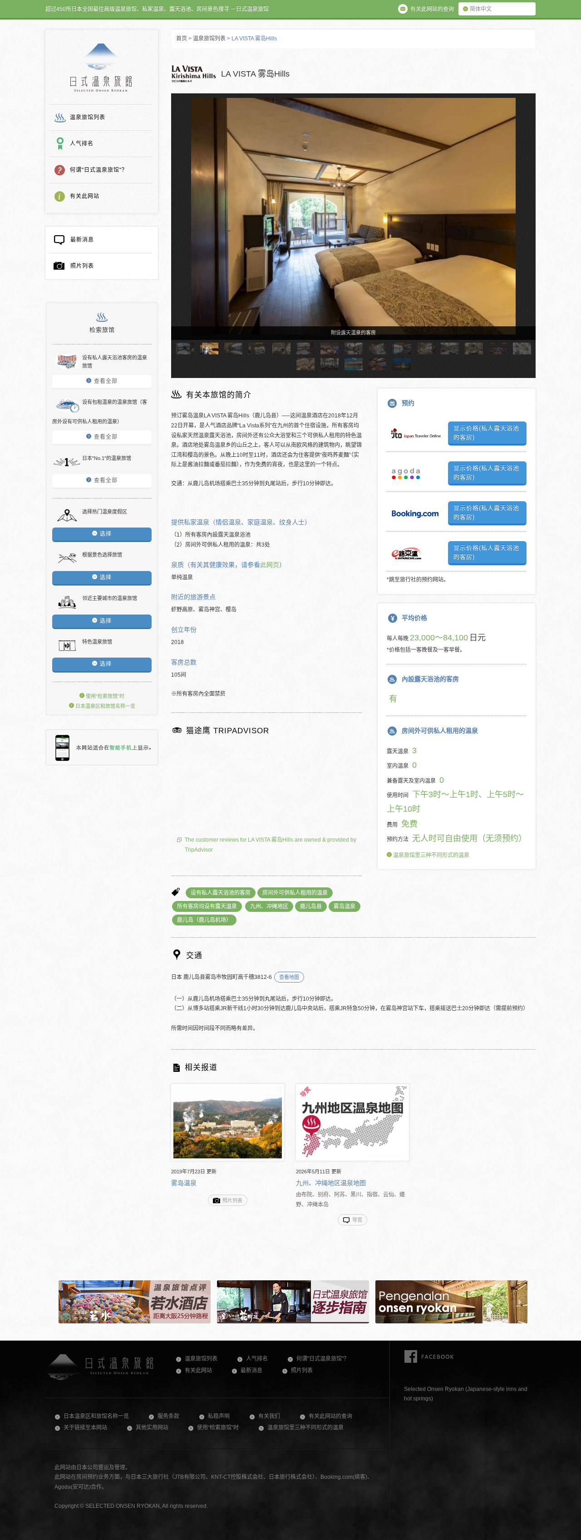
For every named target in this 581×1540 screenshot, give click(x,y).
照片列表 (82, 266)
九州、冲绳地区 (269, 906)
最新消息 (82, 240)
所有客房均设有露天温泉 (207, 906)
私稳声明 (219, 1416)
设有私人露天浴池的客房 (221, 893)
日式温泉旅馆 (101, 68)
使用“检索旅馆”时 (104, 696)
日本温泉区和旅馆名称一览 (104, 706)
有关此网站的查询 (330, 1416)
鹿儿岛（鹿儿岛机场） (204, 920)
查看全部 (106, 381)
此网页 (269, 564)
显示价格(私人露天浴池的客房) (486, 433)
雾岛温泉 (344, 906)
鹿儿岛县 (311, 906)
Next (525, 225)
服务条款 (168, 1416)
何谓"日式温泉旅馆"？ (99, 170)
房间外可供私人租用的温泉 (295, 893)
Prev (182, 225)
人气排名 (82, 143)
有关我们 (269, 1416)
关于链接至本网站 (85, 1427)
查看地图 (289, 977)
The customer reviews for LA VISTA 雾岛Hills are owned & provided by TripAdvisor (270, 845)
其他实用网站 (152, 1427)
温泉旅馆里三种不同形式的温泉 (430, 855)
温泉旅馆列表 (87, 117)
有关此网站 (84, 196)
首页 (181, 38)
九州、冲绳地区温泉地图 (331, 1182)
